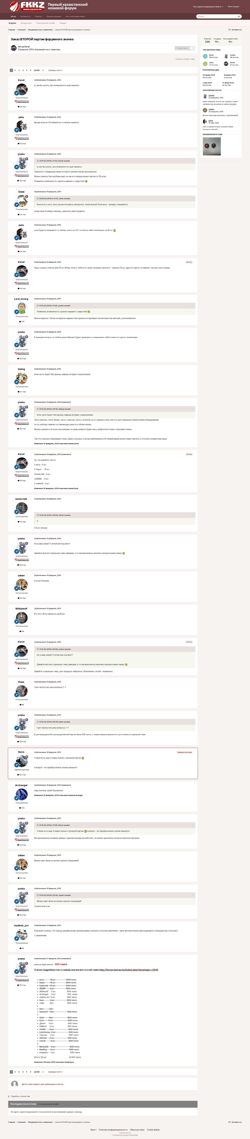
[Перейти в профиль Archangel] (22, 794)
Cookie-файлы (153, 1130)
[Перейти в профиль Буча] (205, 56)
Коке (21, 682)
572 (22, 808)
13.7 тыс (22, 775)
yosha (21, 154)
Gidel (21, 191)
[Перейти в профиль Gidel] (22, 201)
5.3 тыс (22, 522)
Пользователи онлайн (45, 23)
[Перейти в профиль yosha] (22, 163)
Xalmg (21, 369)
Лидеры (63, 23)
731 (22, 322)
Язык (92, 1130)
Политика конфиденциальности (113, 1130)
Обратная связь (137, 1130)
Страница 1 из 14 (55, 70)
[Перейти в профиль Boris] (22, 761)
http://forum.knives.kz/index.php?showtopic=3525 (128, 969)
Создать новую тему (185, 59)
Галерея (38, 16)
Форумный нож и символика (47, 49)
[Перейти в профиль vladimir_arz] (22, 935)
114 (22, 631)
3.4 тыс (22, 143)
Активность (25, 16)
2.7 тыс (22, 392)
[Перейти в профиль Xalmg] (22, 378)
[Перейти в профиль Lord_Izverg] (22, 308)
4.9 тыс (22, 107)
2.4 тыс (22, 214)
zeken (21, 575)
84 (22, 948)
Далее (37, 70)
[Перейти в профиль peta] (22, 126)
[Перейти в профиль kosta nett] (22, 508)
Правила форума (53, 16)
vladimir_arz (21, 925)
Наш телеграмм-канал (75, 16)
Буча (211, 55)
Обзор (13, 16)
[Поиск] (239, 16)
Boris (21, 752)
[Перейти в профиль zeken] (22, 584)
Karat (27, 46)
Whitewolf (21, 608)
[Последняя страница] (43, 70)
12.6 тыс (22, 181)
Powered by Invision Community (125, 1135)
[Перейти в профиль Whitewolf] (22, 618)
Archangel (21, 785)
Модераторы (26, 23)
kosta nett (21, 499)
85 (22, 705)
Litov (211, 62)
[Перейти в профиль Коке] (22, 691)
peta (21, 117)
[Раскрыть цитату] (38, 161)
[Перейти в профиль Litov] (205, 64)
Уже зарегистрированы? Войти (207, 7)
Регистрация (233, 6)
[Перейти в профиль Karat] (14, 48)
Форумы (12, 23)
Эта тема (229, 16)
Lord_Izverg (21, 299)
